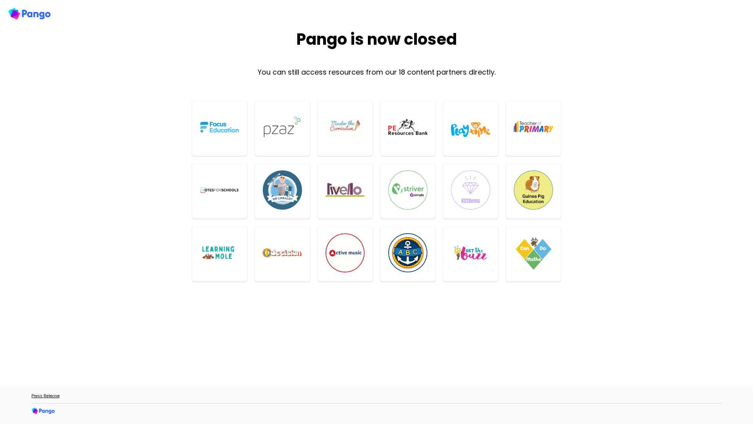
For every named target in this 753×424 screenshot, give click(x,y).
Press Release (45, 396)
